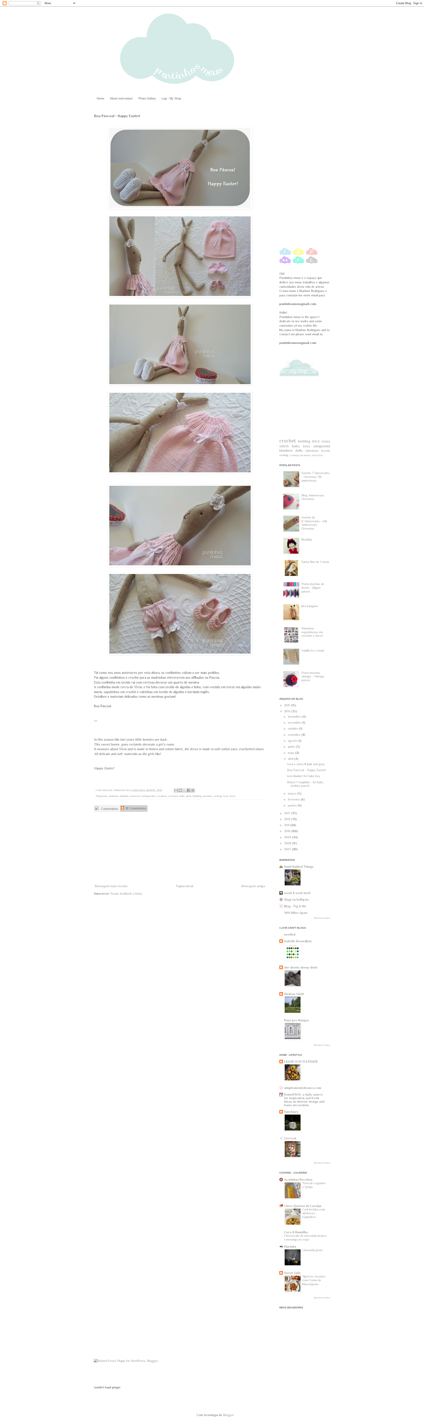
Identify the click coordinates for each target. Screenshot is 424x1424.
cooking (294, 455)
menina (207, 796)
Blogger (228, 1415)
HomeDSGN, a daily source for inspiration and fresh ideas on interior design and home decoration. (304, 1100)
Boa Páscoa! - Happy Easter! (306, 770)
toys (225, 796)
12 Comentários (135, 808)
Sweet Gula (292, 1273)
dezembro (295, 716)
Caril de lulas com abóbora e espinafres (313, 1213)
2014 (287, 711)
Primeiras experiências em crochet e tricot (312, 632)
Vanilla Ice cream (312, 650)
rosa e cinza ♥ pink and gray (306, 764)
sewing (217, 796)
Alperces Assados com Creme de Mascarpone (314, 1280)
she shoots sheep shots (301, 967)
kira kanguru (309, 606)
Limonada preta (312, 1250)
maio (291, 753)
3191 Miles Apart (295, 913)
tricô (232, 796)
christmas (311, 450)
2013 (287, 813)
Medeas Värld (294, 994)
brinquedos (149, 796)
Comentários (109, 808)
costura (162, 796)
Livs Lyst (290, 1138)
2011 (287, 825)
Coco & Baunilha (296, 1232)
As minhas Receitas (298, 1179)
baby (296, 446)
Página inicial (184, 886)
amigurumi (321, 446)
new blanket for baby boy (303, 776)
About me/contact (121, 98)
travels (325, 450)
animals (124, 796)
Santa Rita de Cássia (315, 562)
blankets (286, 450)
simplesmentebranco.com (302, 1088)
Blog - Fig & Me (295, 906)
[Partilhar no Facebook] (188, 790)
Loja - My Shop (171, 98)
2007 (288, 849)
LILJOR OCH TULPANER (301, 1061)
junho (292, 746)
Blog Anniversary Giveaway (312, 497)
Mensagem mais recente (111, 886)
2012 (287, 819)
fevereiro (294, 799)
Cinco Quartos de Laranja (302, 1206)
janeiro (293, 805)
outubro (293, 728)
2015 (287, 705)
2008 (288, 843)
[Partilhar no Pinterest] (193, 790)
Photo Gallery (147, 98)
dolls (182, 796)
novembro (295, 722)
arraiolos (305, 455)
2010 (287, 831)
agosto (293, 740)
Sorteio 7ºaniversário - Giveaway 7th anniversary (315, 476)
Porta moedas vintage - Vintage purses (312, 676)
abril (291, 759)
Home (100, 98)
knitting (197, 796)
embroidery (317, 455)
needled (289, 934)
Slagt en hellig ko (296, 899)
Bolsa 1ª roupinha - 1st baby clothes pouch (305, 784)
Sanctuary (291, 1111)
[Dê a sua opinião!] (180, 790)
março (292, 793)
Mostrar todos (322, 918)
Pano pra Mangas (296, 1020)
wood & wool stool (297, 893)
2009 (288, 837)
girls (188, 796)
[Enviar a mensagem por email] (176, 790)
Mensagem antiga (253, 886)
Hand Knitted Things (298, 866)
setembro (294, 734)
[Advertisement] (180, 850)
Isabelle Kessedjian (298, 941)
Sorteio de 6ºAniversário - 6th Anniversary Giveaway (314, 523)
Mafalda (306, 539)
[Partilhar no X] (184, 790)
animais (113, 796)
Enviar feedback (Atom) (126, 893)
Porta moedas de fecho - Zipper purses (312, 587)
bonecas (135, 796)
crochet (173, 796)
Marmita (290, 1246)
